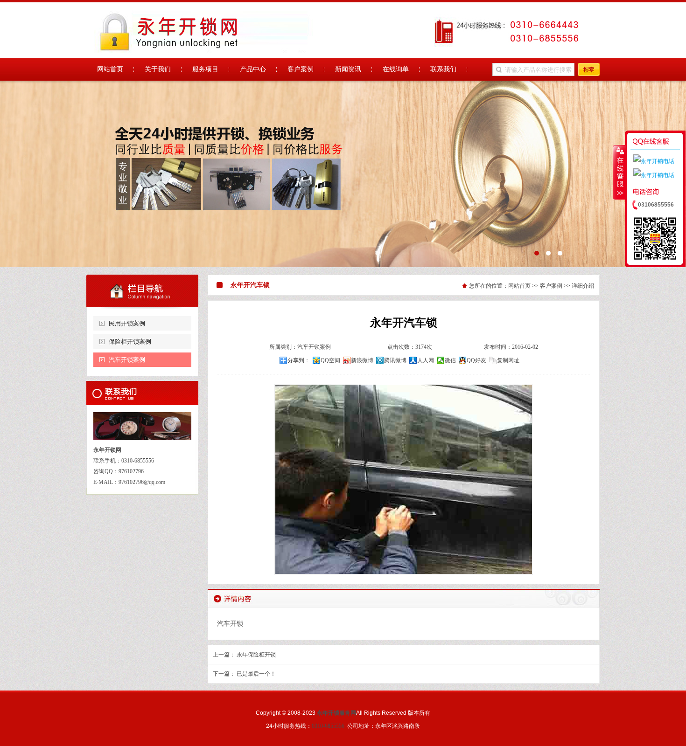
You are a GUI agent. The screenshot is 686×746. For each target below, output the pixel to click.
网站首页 (519, 286)
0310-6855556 (328, 726)
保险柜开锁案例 (130, 341)
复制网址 (508, 360)
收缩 (619, 172)
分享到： (298, 360)
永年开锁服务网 (336, 713)
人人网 (425, 360)
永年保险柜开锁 (256, 654)
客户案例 (551, 286)
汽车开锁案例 (127, 359)
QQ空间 (330, 360)
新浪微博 (362, 360)
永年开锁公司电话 (343, 174)
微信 (450, 360)
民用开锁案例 (127, 323)
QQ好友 (476, 360)
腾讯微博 (395, 360)
